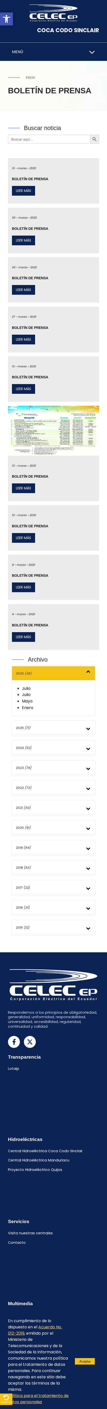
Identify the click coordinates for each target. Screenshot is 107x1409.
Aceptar (85, 1361)
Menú (17, 52)
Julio (26, 688)
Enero (27, 707)
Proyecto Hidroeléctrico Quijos (35, 1169)
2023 (24, 768)
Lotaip (13, 1068)
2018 (23, 867)
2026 (24, 673)
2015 (23, 927)
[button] (6, 18)
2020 (23, 828)
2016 (23, 907)
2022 (24, 788)
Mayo (27, 701)
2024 (24, 748)
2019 (23, 847)
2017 (23, 887)
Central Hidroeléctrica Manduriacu (38, 1160)
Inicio (30, 77)
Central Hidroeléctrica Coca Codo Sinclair (45, 1150)
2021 (23, 808)
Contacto (17, 1242)
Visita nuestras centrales (30, 1233)
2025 (23, 728)
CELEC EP (6, 1402)
